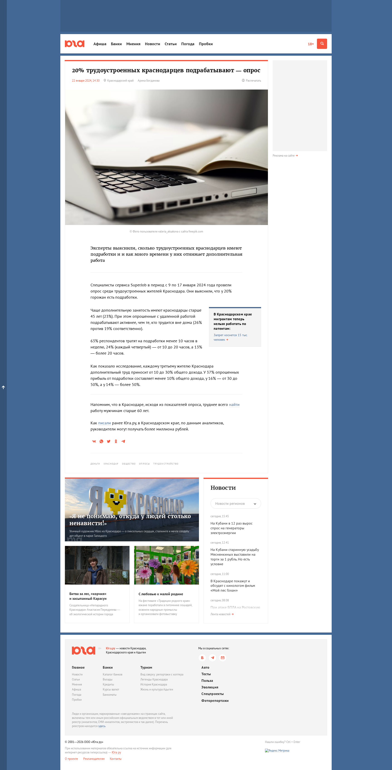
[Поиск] (322, 44)
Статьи (171, 43)
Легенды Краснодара (154, 679)
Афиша (99, 43)
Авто (205, 667)
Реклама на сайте (284, 156)
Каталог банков (112, 674)
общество (129, 463)
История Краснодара (153, 684)
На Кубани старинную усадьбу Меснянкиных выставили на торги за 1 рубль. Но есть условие (235, 556)
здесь (101, 726)
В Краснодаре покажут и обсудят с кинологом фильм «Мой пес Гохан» (233, 586)
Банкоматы (110, 695)
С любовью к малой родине (161, 594)
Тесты (206, 674)
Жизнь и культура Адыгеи (156, 689)
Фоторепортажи (215, 700)
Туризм (146, 667)
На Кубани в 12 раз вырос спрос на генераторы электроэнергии (231, 528)
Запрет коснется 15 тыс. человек (230, 337)
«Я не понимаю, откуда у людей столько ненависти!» (130, 520)
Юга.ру (110, 648)
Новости (152, 43)
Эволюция (209, 687)
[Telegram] (212, 658)
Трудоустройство (166, 463)
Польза (207, 680)
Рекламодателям (94, 759)
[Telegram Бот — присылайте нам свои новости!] (223, 658)
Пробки (206, 43)
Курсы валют (111, 689)
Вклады (108, 679)
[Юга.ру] (74, 44)
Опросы (144, 463)
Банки (116, 43)
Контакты (116, 759)
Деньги (95, 463)
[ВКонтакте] (202, 658)
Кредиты (108, 684)
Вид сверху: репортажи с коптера (161, 674)
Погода (187, 43)
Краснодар (111, 463)
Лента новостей (220, 614)
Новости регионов (230, 503)
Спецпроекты (212, 694)
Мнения (133, 43)
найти (234, 404)
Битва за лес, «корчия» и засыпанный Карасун (88, 596)
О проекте (71, 759)
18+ (311, 44)
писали (104, 422)
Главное (78, 667)
